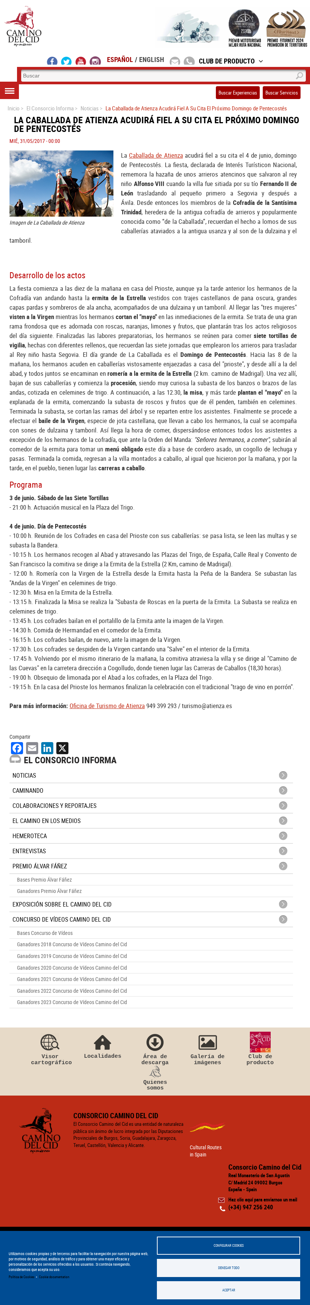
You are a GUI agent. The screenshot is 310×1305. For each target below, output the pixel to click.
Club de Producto (227, 60)
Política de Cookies (21, 1277)
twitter (66, 60)
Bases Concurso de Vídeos (45, 932)
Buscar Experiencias (238, 92)
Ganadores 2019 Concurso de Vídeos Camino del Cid (72, 955)
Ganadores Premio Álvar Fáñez (49, 890)
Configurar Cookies (229, 1245)
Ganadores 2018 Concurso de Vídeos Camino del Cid (72, 944)
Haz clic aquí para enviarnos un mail (262, 1199)
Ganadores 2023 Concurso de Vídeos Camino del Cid (72, 1002)
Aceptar (228, 1290)
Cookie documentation (54, 1277)
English (151, 59)
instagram (95, 60)
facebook (52, 60)
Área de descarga (155, 1059)
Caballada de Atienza (156, 155)
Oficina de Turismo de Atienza (107, 705)
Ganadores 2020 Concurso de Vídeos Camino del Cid (72, 967)
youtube (81, 60)
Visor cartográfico (50, 1059)
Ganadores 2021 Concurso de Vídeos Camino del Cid (72, 979)
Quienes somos (155, 1085)
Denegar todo (228, 1268)
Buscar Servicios (281, 92)
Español (120, 59)
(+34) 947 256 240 (250, 1207)
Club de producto (260, 1059)
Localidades (102, 1056)
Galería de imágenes (208, 1059)
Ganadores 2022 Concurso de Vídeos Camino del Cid (72, 990)
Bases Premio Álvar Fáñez (44, 879)
